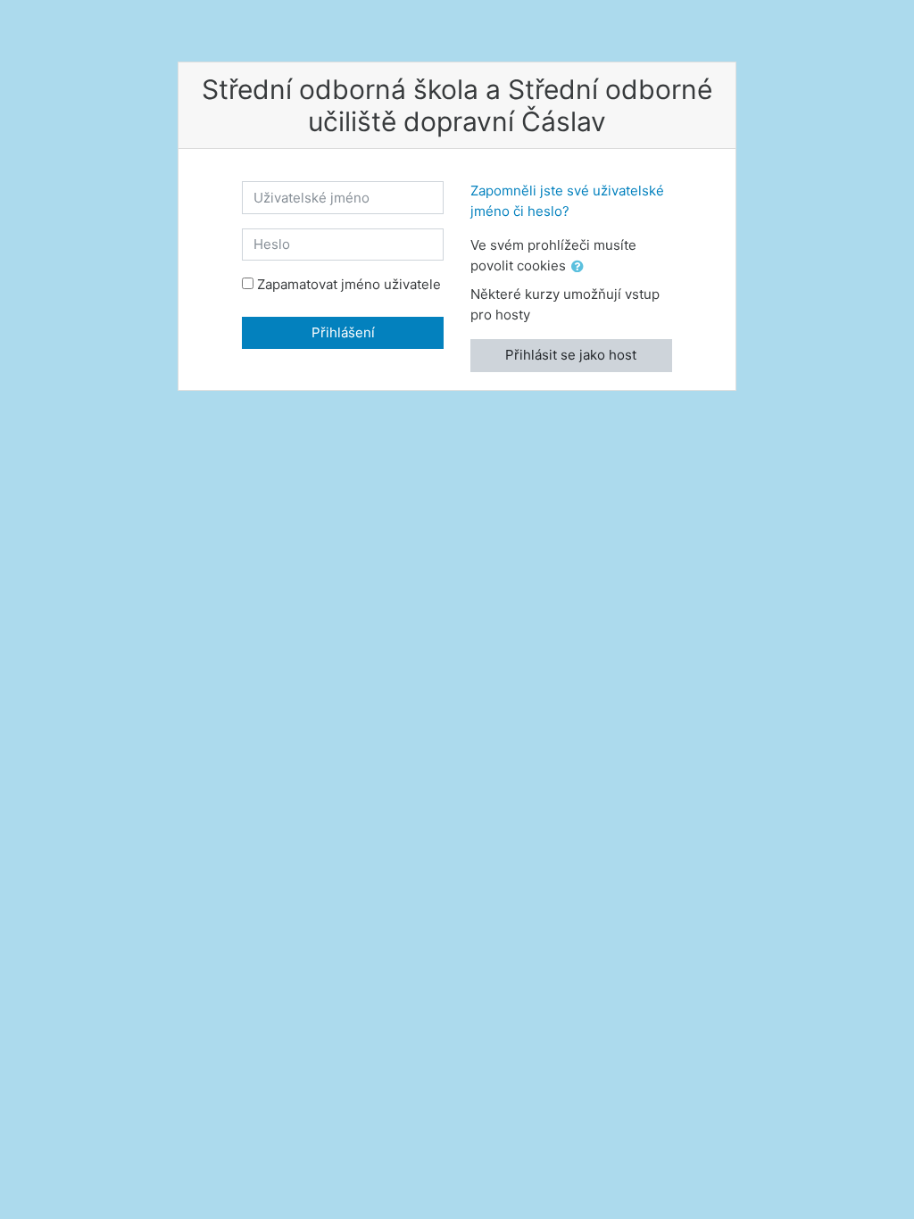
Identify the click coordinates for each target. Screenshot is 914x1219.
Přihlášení (343, 332)
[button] (581, 267)
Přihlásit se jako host (570, 354)
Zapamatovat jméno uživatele (349, 284)
